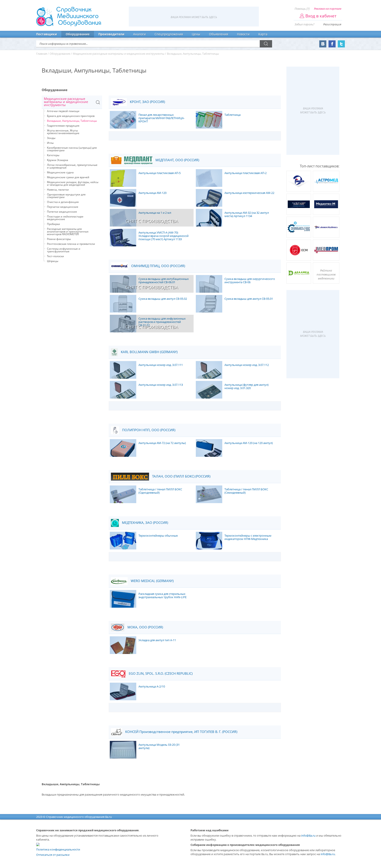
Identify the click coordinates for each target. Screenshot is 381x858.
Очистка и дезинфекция (63, 202)
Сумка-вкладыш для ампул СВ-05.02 (162, 299)
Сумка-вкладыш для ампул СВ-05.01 (248, 299)
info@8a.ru (308, 835)
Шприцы (52, 261)
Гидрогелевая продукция (63, 125)
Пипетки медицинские (62, 211)
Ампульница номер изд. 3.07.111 (160, 365)
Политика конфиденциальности (58, 849)
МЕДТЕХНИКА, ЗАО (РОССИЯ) (144, 522)
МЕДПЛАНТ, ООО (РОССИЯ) (177, 160)
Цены (196, 34)
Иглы (50, 142)
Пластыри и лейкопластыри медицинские (65, 218)
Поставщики (46, 34)
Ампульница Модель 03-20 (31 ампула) (159, 746)
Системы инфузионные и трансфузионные (63, 250)
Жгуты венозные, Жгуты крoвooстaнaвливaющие (63, 132)
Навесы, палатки (58, 189)
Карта (262, 34)
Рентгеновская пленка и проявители (71, 243)
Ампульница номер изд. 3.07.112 (246, 365)
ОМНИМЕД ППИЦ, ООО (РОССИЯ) (157, 266)
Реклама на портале (327, 9)
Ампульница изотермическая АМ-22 (249, 193)
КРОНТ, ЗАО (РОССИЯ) (147, 101)
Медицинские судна (60, 172)
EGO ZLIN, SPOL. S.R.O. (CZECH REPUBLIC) (160, 673)
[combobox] (72, 102)
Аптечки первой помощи (63, 111)
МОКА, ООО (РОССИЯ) (145, 627)
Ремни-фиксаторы (59, 239)
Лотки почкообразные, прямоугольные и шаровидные (72, 166)
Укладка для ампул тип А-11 (157, 640)
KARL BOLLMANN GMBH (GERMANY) (148, 352)
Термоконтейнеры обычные (158, 536)
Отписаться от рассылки (52, 855)
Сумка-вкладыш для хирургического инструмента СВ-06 (249, 280)
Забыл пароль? (304, 24)
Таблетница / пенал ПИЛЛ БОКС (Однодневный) (160, 491)
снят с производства (151, 221)
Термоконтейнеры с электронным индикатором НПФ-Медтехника (247, 537)
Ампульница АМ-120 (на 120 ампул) (248, 443)
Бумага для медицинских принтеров (71, 116)
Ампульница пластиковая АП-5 (159, 173)
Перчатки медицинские (62, 206)
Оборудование (78, 34)
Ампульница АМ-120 (152, 193)
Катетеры (53, 155)
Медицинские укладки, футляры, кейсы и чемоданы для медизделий (72, 183)
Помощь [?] (302, 9)
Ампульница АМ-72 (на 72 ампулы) (162, 443)
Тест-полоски (55, 256)
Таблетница (232, 115)
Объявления (218, 34)
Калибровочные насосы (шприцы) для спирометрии (72, 149)
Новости (243, 34)
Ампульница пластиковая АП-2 (245, 173)
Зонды (51, 138)
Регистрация (332, 24)
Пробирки (53, 224)
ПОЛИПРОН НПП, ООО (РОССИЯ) (148, 430)
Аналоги (139, 34)
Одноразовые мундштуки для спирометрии (66, 196)
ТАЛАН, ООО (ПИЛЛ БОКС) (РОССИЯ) (180, 476)
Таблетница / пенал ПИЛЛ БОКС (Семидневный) (246, 491)
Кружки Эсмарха (57, 160)
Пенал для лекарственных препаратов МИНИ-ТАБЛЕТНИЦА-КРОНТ (161, 118)
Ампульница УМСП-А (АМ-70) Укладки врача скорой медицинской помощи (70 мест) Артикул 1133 (163, 236)
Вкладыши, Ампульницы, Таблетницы (72, 120)
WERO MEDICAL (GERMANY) (152, 581)
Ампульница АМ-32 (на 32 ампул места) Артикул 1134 (246, 214)
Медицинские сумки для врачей (68, 177)
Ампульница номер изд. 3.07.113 (160, 385)
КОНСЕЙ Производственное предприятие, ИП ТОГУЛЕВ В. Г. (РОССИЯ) (180, 731)
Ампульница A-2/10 (151, 686)
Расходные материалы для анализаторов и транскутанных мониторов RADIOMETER (67, 231)
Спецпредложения (169, 34)
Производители (111, 34)
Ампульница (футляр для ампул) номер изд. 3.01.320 (246, 386)
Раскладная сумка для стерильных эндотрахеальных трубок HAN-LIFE (162, 595)
